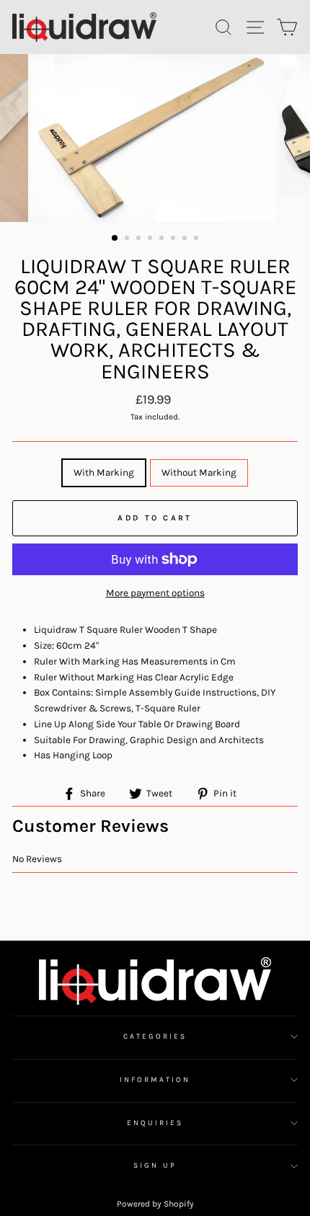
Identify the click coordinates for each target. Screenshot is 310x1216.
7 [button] (186, 239)
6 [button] (174, 239)
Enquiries (155, 1123)
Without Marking (198, 472)
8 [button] (197, 239)
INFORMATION (155, 1079)
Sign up (154, 1165)
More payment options (155, 592)
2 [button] (128, 239)
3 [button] (139, 239)
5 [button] (163, 239)
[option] (155, 138)
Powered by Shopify (155, 1204)
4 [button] (151, 239)
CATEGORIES (155, 1036)
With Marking (104, 472)
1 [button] (115, 238)
